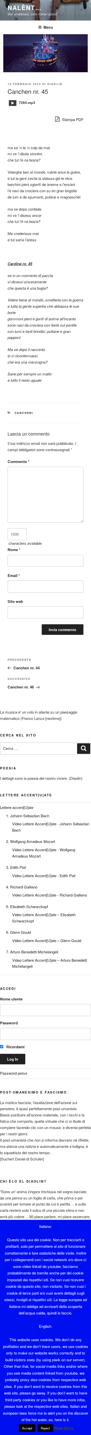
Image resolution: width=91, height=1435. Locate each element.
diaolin (54, 84)
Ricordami (15, 1047)
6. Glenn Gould (18, 932)
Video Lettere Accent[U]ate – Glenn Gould (46, 940)
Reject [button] (45, 1428)
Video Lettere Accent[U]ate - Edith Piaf (43, 875)
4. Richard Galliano (21, 886)
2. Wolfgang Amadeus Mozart (30, 841)
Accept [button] (27, 1428)
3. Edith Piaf (16, 867)
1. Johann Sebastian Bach (27, 815)
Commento (19, 461)
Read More (63, 1428)
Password (9, 1023)
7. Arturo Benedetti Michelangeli (32, 951)
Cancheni (24, 413)
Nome (14, 549)
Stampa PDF (72, 119)
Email (14, 575)
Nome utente (11, 999)
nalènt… (24, 7)
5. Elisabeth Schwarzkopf (27, 906)
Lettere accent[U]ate (16, 807)
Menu (48, 27)
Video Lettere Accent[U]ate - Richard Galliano (49, 895)
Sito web (15, 601)
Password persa (13, 1073)
